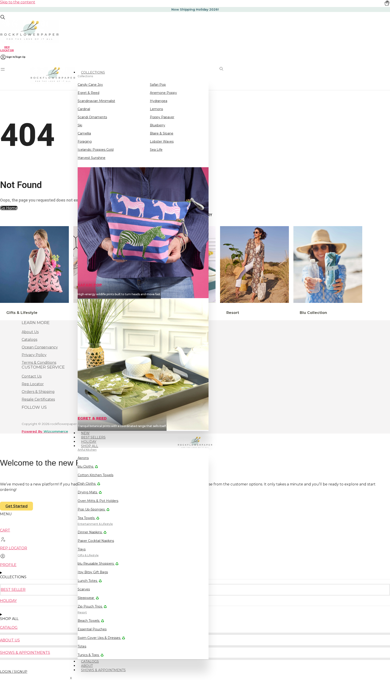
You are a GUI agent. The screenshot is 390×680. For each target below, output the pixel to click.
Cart (5, 530)
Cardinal (84, 109)
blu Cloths (86, 466)
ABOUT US (10, 640)
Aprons (83, 458)
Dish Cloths (87, 484)
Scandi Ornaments (92, 117)
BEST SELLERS (93, 437)
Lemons (156, 109)
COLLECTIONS (93, 72)
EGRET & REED (92, 418)
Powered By (45, 431)
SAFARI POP (90, 285)
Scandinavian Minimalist (96, 101)
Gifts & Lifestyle (88, 555)
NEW (85, 433)
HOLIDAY (88, 442)
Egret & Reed (88, 93)
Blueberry (157, 125)
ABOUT (87, 666)
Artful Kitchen (87, 449)
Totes (82, 646)
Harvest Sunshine (91, 158)
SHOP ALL (89, 446)
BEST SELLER (13, 589)
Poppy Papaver (162, 117)
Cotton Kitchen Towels (95, 475)
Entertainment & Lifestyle (95, 524)
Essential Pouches (92, 629)
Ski (80, 125)
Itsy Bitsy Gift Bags (93, 572)
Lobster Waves (162, 141)
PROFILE (8, 565)
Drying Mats (88, 492)
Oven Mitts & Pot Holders (98, 501)
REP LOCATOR (7, 49)
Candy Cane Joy (90, 85)
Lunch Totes (88, 581)
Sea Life (156, 150)
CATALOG (9, 627)
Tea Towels (86, 518)
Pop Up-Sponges (92, 509)
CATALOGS (90, 661)
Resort (82, 612)
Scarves (84, 589)
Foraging (85, 141)
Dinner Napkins (90, 532)
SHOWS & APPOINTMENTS (103, 670)
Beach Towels (89, 621)
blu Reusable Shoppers (96, 564)
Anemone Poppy (163, 93)
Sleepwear (86, 598)
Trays (82, 549)
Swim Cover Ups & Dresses (99, 638)
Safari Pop (158, 85)
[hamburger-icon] (207, 70)
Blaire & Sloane (161, 133)
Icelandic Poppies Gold (96, 150)
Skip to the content (17, 2)
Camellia (84, 133)
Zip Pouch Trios (90, 606)
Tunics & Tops (89, 655)
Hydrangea (158, 101)
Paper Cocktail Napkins (96, 541)
